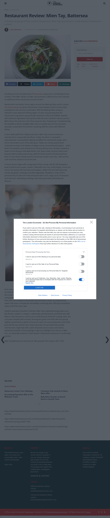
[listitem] (55, 252)
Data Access (55, 295)
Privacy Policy (67, 295)
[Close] (92, 223)
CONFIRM (40, 288)
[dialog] (55, 259)
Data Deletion (42, 295)
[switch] (81, 256)
